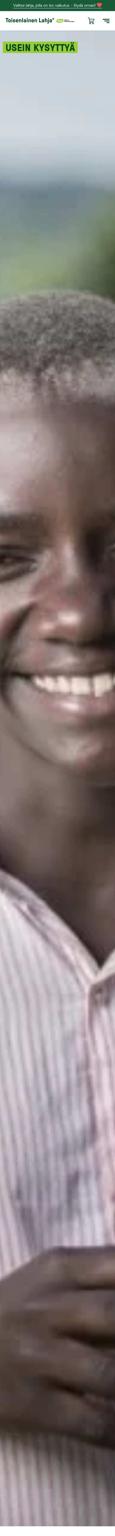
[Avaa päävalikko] (106, 21)
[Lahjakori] (90, 20)
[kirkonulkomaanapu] (65, 21)
